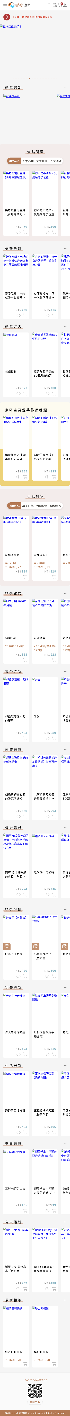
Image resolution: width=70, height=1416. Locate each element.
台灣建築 (40, 638)
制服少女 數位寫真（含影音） (15, 1269)
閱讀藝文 (56, 506)
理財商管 (14, 161)
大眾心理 (28, 161)
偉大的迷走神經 (15, 1032)
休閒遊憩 (42, 506)
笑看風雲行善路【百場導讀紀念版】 (15, 214)
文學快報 (42, 161)
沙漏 (37, 716)
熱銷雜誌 (14, 506)
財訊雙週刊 (12, 555)
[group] (35, 53)
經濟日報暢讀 (13, 1352)
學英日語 (28, 506)
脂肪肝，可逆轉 (44, 872)
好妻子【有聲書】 (16, 954)
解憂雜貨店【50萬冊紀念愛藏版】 (16, 457)
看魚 (66, 1032)
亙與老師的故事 (15, 1188)
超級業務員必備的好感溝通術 (15, 796)
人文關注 (56, 161)
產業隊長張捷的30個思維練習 (44, 373)
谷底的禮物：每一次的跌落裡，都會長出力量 (44, 297)
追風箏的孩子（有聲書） (42, 956)
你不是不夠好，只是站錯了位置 (44, 212)
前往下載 (35, 1402)
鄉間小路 (11, 638)
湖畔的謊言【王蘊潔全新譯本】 (44, 457)
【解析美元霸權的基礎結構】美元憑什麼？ (44, 798)
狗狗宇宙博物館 (15, 1110)
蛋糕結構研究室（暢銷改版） (44, 1112)
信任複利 (11, 371)
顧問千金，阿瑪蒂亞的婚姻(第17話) (45, 1192)
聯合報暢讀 (41, 1352)
